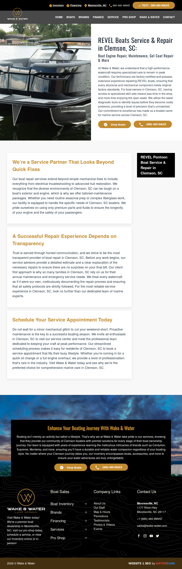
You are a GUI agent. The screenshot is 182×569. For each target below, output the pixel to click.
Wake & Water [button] (149, 17)
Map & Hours (102, 512)
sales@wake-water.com (152, 526)
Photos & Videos (104, 525)
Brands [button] (84, 17)
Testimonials (101, 520)
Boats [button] (70, 17)
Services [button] (57, 529)
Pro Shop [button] (129, 17)
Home (59, 17)
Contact (169, 17)
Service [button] (113, 17)
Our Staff (99, 507)
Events (98, 529)
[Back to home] (17, 14)
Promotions (101, 516)
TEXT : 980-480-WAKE (155, 5)
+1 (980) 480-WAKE (149, 519)
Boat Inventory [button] (62, 503)
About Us (99, 503)
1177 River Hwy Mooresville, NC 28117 (151, 509)
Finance (98, 17)
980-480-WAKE (121, 5)
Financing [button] (58, 520)
